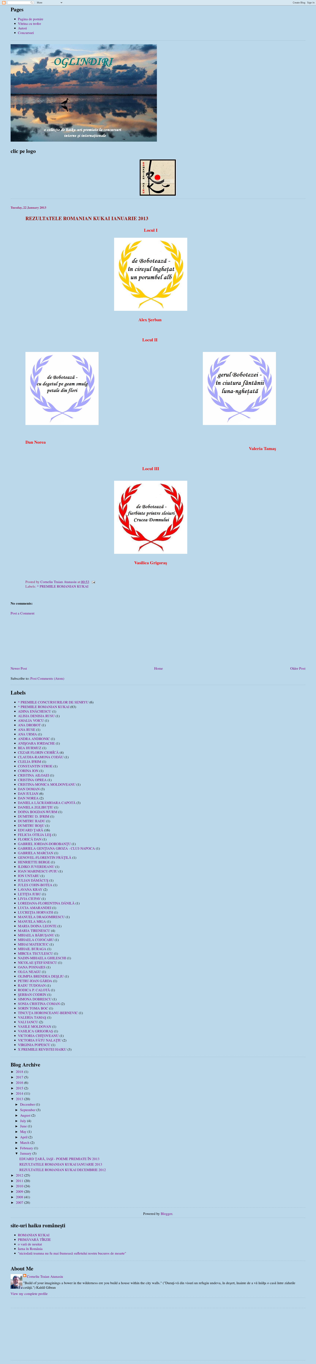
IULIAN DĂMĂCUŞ (33, 880)
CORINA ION (28, 770)
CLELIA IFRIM (29, 761)
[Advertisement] (38, 638)
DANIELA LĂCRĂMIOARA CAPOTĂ (47, 802)
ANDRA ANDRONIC (34, 738)
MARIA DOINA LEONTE (37, 926)
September (28, 1109)
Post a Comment (22, 613)
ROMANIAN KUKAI (33, 1235)
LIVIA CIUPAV (29, 898)
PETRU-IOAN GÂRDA (35, 980)
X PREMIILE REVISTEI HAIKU (42, 1049)
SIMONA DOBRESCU (35, 999)
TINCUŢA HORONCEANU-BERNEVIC (48, 1012)
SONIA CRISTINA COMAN (39, 1003)
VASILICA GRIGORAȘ (35, 1031)
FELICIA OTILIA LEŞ (34, 834)
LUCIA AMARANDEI (34, 907)
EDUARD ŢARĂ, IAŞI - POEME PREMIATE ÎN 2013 (59, 1158)
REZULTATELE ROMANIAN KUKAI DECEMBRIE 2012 (62, 1169)
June (24, 1126)
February (27, 1148)
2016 (20, 1082)
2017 (20, 1077)
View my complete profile (29, 1293)
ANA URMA (27, 734)
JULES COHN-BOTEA (35, 885)
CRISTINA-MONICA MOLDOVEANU (47, 784)
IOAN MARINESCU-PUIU (38, 871)
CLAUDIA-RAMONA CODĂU (41, 757)
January (26, 1153)
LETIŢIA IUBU (29, 894)
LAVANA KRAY (30, 889)
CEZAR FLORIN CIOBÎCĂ (38, 752)
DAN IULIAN (28, 793)
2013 (20, 1098)
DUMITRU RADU (31, 821)
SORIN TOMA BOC (33, 1008)
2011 (20, 1180)
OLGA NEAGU (29, 971)
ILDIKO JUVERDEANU (36, 866)
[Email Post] (93, 581)
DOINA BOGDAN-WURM (37, 811)
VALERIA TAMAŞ (32, 1017)
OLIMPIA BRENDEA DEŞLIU (41, 976)
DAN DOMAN (29, 789)
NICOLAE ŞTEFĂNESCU (37, 962)
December (28, 1104)
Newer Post (19, 668)
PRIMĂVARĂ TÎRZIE (34, 1239)
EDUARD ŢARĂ (30, 830)
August (25, 1115)
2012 (20, 1175)
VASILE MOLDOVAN (34, 1026)
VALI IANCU (28, 1022)
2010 (20, 1186)
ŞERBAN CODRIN (32, 994)
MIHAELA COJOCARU (36, 939)
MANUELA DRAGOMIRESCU (41, 917)
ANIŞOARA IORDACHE (36, 743)
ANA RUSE (26, 729)
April (24, 1137)
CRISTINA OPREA (32, 779)
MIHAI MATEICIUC (33, 944)
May (23, 1131)
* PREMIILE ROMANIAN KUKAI (62, 586)
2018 (20, 1071)
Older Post (297, 668)
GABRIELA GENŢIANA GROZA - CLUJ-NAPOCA (56, 848)
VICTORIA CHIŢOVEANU (38, 1035)
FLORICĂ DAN (30, 839)
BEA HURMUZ (29, 747)
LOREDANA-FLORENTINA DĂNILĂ (46, 903)
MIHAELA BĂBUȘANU (36, 935)
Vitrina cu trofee (29, 23)
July (23, 1120)
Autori (22, 28)
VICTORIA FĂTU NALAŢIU (39, 1040)
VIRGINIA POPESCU (34, 1044)
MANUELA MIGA (32, 921)
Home (158, 668)
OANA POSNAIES (32, 967)
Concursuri (26, 32)
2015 (20, 1088)
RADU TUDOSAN (32, 985)
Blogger (166, 1213)
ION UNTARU (29, 875)
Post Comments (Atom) (47, 678)
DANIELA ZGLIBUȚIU (35, 807)
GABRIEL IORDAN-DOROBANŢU (44, 843)
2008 (20, 1197)
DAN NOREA (28, 798)
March (25, 1142)
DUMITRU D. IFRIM (33, 816)
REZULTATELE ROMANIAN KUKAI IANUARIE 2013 (60, 1164)
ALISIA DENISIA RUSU (36, 716)
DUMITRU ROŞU (31, 825)
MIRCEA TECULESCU (35, 953)
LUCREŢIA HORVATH (35, 912)
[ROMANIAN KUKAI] (158, 194)
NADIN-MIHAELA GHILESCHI (42, 958)
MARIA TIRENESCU (34, 930)
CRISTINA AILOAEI (33, 775)
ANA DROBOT (29, 725)
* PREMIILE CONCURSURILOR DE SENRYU (53, 702)
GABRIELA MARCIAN (35, 853)
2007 (20, 1202)
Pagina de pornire (30, 19)
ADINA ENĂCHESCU (34, 711)
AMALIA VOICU (31, 720)
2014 (20, 1093)
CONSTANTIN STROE (35, 766)
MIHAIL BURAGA (32, 948)
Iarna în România (30, 1248)
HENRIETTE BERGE (34, 862)
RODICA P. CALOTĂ (34, 990)
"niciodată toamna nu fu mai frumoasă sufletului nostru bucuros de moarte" (72, 1253)
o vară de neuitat (30, 1244)
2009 (20, 1191)
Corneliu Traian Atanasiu (45, 1276)
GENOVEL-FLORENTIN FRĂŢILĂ (44, 857)
